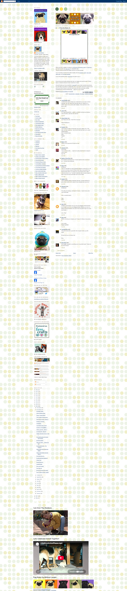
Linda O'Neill (64, 118)
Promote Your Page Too (39, 282)
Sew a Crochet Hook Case (41, 172)
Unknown (63, 186)
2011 (37, 400)
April (38, 487)
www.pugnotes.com (45, 589)
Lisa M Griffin (64, 100)
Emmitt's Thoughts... (40, 421)
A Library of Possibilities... (41, 427)
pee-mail (74, 85)
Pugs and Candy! (40, 466)
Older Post (90, 253)
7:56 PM (63, 247)
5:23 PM (63, 226)
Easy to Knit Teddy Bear (40, 171)
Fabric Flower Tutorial (40, 154)
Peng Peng (63, 242)
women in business (89, 93)
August (38, 479)
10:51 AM (63, 176)
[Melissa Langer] (35, 273)
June (38, 483)
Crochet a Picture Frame (40, 161)
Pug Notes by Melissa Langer (40, 278)
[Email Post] (83, 92)
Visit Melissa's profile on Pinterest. (41, 299)
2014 (37, 393)
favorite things (72, 93)
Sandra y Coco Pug (65, 158)
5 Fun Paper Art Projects (40, 167)
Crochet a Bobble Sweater (40, 169)
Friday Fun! (38, 460)
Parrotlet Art (37, 134)
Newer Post (58, 253)
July (38, 481)
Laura (62, 110)
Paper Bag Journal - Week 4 (42, 419)
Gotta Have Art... (39, 462)
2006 (37, 498)
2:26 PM (63, 214)
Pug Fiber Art (39, 468)
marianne (63, 147)
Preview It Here (37, 107)
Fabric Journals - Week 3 (41, 429)
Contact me (36, 111)
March (38, 489)
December (39, 407)
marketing (77, 93)
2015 (37, 391)
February (39, 491)
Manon (62, 141)
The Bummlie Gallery (39, 123)
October (38, 475)
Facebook (37, 140)
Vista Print (89, 67)
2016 (37, 389)
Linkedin (37, 144)
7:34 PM (63, 240)
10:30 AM (63, 155)
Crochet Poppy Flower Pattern (41, 158)
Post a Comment (60, 250)
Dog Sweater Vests (39, 125)
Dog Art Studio (38, 117)
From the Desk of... (40, 456)
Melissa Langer (37, 270)
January (38, 493)
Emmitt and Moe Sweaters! (42, 458)
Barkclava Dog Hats (39, 128)
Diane (62, 165)
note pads (68, 68)
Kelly (62, 204)
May (38, 485)
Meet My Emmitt (38, 136)
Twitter (36, 149)
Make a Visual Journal (40, 178)
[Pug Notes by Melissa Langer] (35, 281)
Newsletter (37, 130)
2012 (37, 397)
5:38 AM (63, 108)
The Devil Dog (64, 229)
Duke (62, 217)
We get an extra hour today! (42, 470)
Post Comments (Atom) (66, 255)
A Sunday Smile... (40, 411)
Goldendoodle (39, 464)
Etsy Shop (37, 119)
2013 (37, 395)
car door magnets (66, 74)
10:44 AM (63, 163)
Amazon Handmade (39, 121)
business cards (83, 72)
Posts (37, 382)
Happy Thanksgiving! (40, 415)
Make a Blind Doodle (39, 174)
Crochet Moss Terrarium (40, 163)
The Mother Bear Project (41, 425)
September (39, 477)
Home (74, 253)
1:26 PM (63, 201)
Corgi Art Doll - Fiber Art (41, 431)
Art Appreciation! (39, 440)
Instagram (37, 142)
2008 (37, 406)
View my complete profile (39, 68)
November (39, 409)
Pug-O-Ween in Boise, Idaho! (42, 472)
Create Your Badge (38, 274)
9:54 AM (63, 145)
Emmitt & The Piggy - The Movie (48, 590)
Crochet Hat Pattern (39, 160)
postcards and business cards (79, 67)
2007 (37, 496)
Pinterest (37, 146)
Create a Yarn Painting (40, 156)
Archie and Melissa (40, 52)
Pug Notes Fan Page (39, 148)
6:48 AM (63, 115)
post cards (89, 72)
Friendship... (39, 423)
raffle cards (58, 74)
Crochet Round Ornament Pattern (42, 165)
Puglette (63, 127)
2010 (37, 402)
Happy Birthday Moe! (40, 413)
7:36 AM (63, 124)
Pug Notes (82, 93)
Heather (63, 179)
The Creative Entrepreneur (42, 417)
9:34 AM (63, 139)
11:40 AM (63, 183)
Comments (38, 384)
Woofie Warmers (38, 126)
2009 (37, 404)
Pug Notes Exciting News (40, 132)
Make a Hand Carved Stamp (41, 176)
